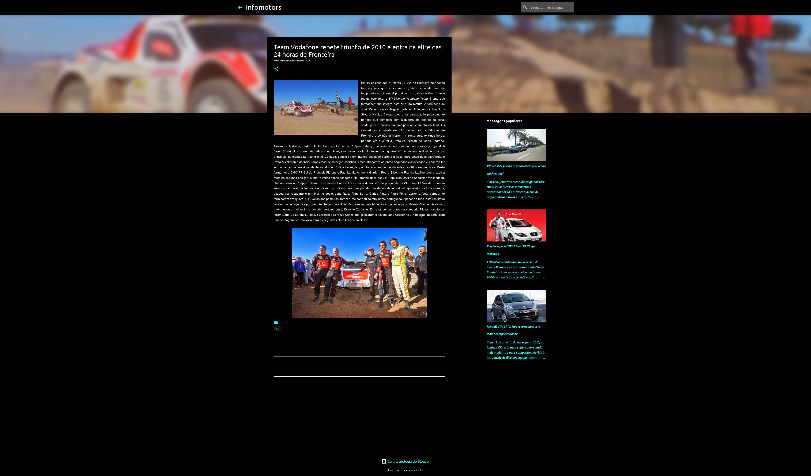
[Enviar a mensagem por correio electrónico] (276, 324)
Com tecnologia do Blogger (408, 461)
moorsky (418, 470)
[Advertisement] (359, 419)
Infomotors (263, 7)
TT (277, 328)
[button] (276, 69)
